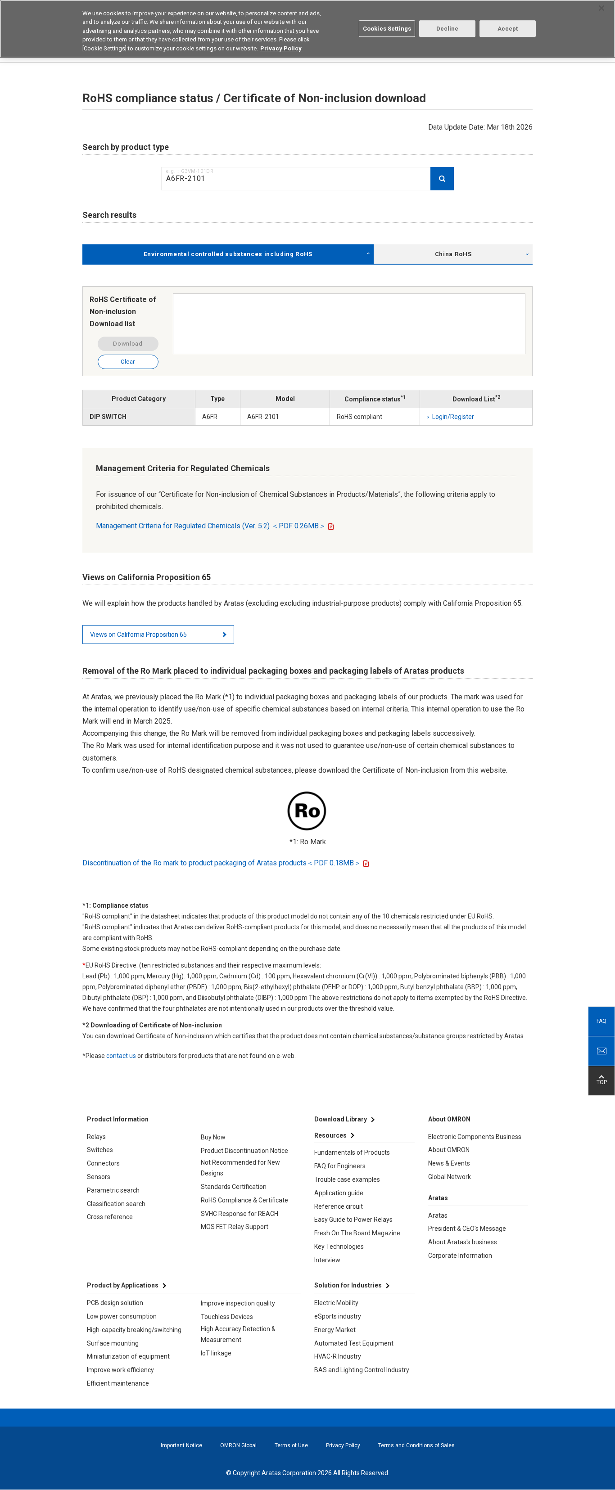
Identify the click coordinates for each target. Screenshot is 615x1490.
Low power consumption (122, 1316)
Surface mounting (113, 1343)
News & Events (449, 1163)
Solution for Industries (348, 1285)
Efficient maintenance (118, 1383)
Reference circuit (338, 1206)
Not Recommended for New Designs (240, 1168)
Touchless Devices (227, 1316)
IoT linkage (216, 1353)
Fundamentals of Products (352, 1152)
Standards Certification (234, 1186)
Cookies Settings (387, 28)
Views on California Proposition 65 (138, 634)
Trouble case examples (347, 1179)
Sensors (98, 1176)
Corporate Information (460, 1255)
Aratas (438, 1215)
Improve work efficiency (120, 1369)
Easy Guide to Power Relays (353, 1219)
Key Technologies (339, 1246)
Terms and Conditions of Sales (416, 1445)
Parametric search (113, 1190)
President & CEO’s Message (467, 1228)
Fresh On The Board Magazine (357, 1233)
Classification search (116, 1203)
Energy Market (335, 1329)
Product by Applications (122, 1285)
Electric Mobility (336, 1302)
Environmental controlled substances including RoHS (228, 254)
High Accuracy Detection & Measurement (238, 1334)
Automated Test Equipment (353, 1343)
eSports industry (337, 1316)
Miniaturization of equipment (128, 1356)
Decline (447, 28)
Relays (96, 1136)
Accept (507, 28)
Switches (100, 1149)
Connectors (103, 1163)
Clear (128, 361)
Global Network (449, 1176)
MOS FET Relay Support (234, 1226)
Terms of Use (291, 1445)
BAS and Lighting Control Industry (361, 1369)
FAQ (601, 1021)
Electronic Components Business (474, 1136)
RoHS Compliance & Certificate (244, 1200)
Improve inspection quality (238, 1303)
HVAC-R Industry (337, 1356)
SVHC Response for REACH (239, 1213)
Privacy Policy (343, 1445)
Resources (330, 1135)
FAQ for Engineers (340, 1166)
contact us (121, 1055)
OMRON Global (238, 1445)
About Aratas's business (462, 1242)
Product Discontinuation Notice (244, 1150)
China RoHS (453, 254)
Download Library (340, 1119)
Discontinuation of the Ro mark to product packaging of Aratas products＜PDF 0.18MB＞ (221, 863)
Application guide (338, 1193)
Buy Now (213, 1137)
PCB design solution (115, 1302)
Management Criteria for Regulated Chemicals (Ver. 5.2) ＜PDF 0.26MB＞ (211, 526)
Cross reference (110, 1216)
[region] (307, 29)
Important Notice (181, 1445)
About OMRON (449, 1149)
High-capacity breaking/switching (134, 1329)
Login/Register (453, 416)
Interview (327, 1260)
